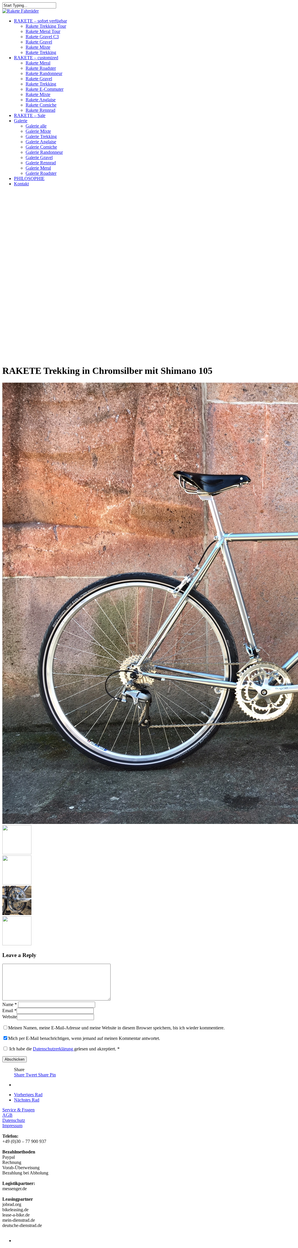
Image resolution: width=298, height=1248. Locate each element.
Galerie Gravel (39, 157)
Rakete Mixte (38, 47)
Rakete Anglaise (41, 99)
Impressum (12, 1125)
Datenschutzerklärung (53, 1048)
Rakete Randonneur (44, 73)
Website (9, 1016)
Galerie (20, 120)
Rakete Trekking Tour (46, 26)
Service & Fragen (18, 1109)
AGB (7, 1115)
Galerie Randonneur (44, 152)
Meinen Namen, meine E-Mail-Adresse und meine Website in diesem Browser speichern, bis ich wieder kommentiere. (116, 1027)
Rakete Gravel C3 (42, 36)
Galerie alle (36, 125)
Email (9, 1010)
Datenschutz (13, 1120)
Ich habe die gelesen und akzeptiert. (64, 1048)
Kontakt (21, 183)
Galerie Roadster (41, 173)
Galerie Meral (38, 167)
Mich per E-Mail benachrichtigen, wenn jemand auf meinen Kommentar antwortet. (84, 1038)
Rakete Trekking (41, 52)
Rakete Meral (38, 62)
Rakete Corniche (41, 104)
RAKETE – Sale (29, 115)
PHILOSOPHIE (29, 178)
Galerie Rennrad (41, 162)
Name (9, 1004)
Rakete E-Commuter (44, 89)
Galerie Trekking (41, 136)
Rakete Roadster (41, 68)
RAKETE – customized (36, 57)
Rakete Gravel (39, 41)
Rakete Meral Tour (43, 31)
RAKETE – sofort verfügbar (40, 20)
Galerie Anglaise (41, 141)
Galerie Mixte (38, 131)
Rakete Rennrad (40, 110)
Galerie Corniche (41, 146)
